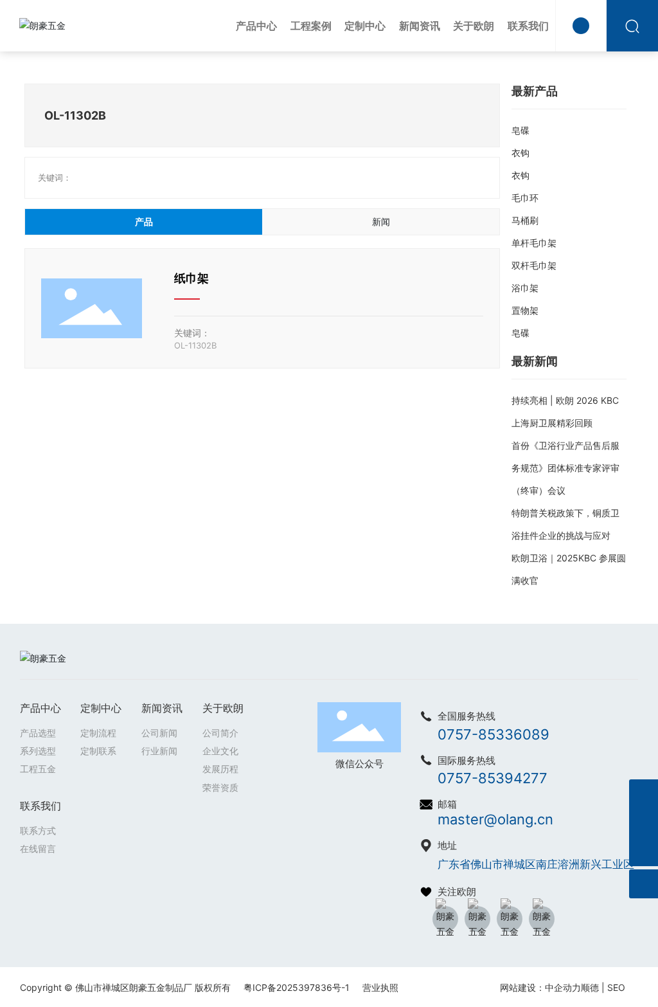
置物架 (524, 310)
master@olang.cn (495, 819)
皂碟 (520, 130)
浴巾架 (524, 287)
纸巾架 (191, 278)
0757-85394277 (492, 778)
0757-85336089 (493, 734)
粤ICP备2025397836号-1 (297, 987)
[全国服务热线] (643, 793)
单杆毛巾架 (533, 242)
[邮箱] (643, 822)
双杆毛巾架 (533, 265)
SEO (616, 987)
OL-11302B (195, 345)
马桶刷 (524, 220)
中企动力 (563, 987)
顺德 (590, 987)
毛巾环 (524, 197)
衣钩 (520, 152)
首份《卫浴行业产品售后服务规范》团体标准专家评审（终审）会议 (565, 468)
